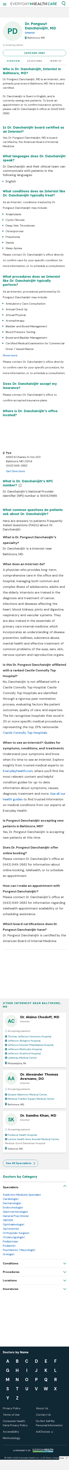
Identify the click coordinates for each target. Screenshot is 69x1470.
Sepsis (10, 242)
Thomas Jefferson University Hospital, (30, 1036)
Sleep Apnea (14, 248)
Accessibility (11, 1432)
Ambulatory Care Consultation (25, 304)
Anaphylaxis (13, 214)
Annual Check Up (17, 309)
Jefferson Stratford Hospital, (24, 1053)
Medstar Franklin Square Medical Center (31, 1098)
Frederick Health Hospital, (22, 1135)
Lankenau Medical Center (22, 1057)
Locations (34, 61)
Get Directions (15, 471)
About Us (42, 1408)
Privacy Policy (12, 1408)
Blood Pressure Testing (20, 332)
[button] (63, 3)
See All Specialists (18, 1163)
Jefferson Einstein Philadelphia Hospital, (31, 1045)
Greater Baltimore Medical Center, (28, 1094)
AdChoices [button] (43, 1432)
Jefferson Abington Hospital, (24, 1040)
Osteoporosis (15, 231)
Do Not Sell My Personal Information (49, 1423)
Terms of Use (11, 1415)
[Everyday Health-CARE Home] (33, 3)
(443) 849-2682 (34, 53)
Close (61, 1458)
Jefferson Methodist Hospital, (25, 1049)
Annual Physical (16, 315)
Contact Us (43, 1415)
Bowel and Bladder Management (26, 338)
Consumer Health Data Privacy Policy (15, 1423)
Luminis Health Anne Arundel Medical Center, (34, 1139)
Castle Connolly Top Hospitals (25, 733)
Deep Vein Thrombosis (20, 225)
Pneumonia (13, 237)
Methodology (11, 1438)
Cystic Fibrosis (15, 220)
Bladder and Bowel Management (26, 326)
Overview (13, 61)
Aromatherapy (15, 321)
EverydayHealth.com (18, 771)
